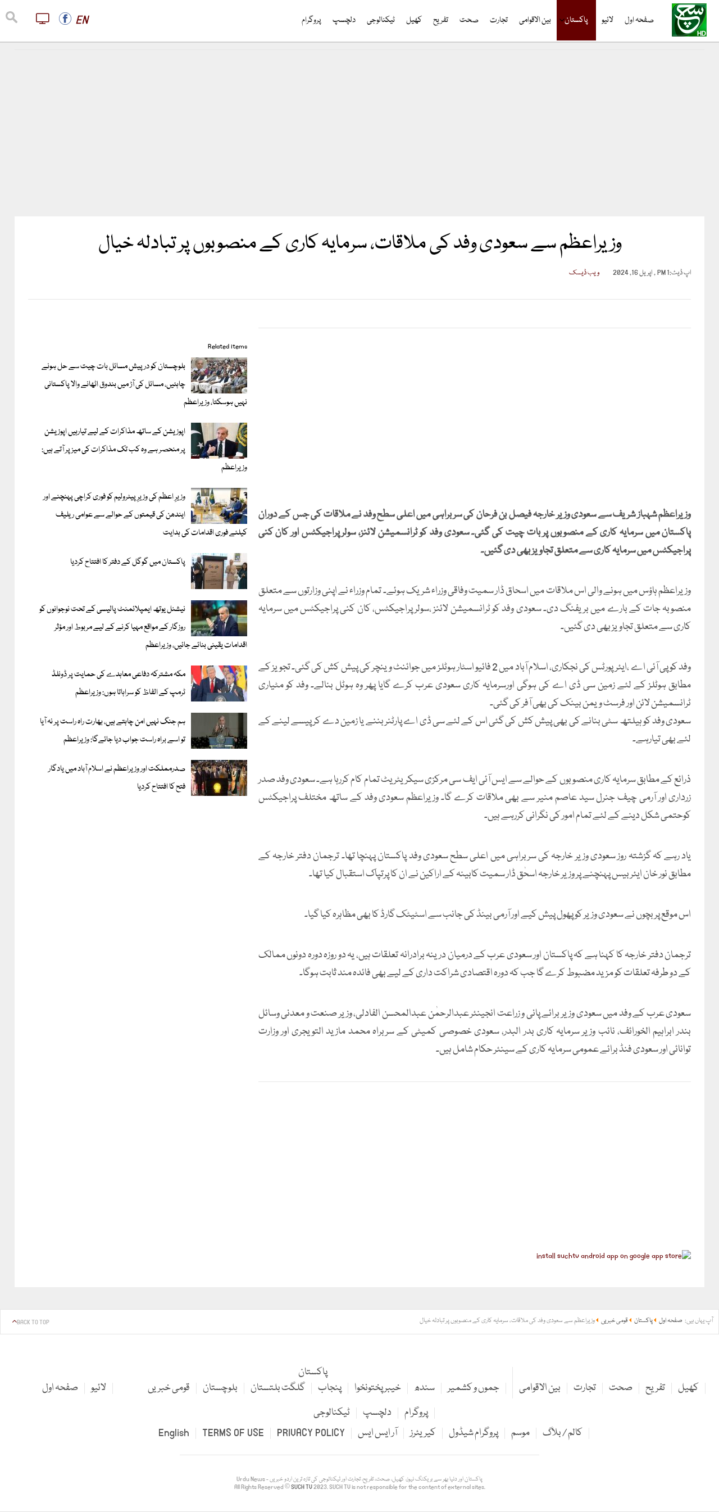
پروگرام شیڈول (473, 1433)
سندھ (424, 1388)
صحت (469, 20)
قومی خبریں (169, 1388)
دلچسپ (344, 20)
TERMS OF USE (233, 1433)
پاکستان (576, 20)
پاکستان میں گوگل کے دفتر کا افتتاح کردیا (127, 562)
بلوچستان (220, 1388)
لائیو (607, 20)
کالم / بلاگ (563, 1433)
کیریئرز (423, 1433)
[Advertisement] (359, 133)
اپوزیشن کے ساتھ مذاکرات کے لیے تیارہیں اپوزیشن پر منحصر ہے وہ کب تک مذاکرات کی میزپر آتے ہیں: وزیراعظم (144, 449)
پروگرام (311, 20)
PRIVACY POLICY (311, 1433)
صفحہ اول (639, 20)
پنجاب (330, 1388)
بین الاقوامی (535, 20)
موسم (520, 1433)
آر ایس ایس (377, 1433)
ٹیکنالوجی (381, 20)
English (173, 1433)
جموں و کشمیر (473, 1388)
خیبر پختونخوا (377, 1388)
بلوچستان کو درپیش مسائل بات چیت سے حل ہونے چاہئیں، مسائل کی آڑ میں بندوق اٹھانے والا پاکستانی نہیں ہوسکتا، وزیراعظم (144, 384)
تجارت (499, 20)
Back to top (33, 1322)
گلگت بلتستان (278, 1388)
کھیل (414, 20)
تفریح (440, 20)
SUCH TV (302, 1487)
